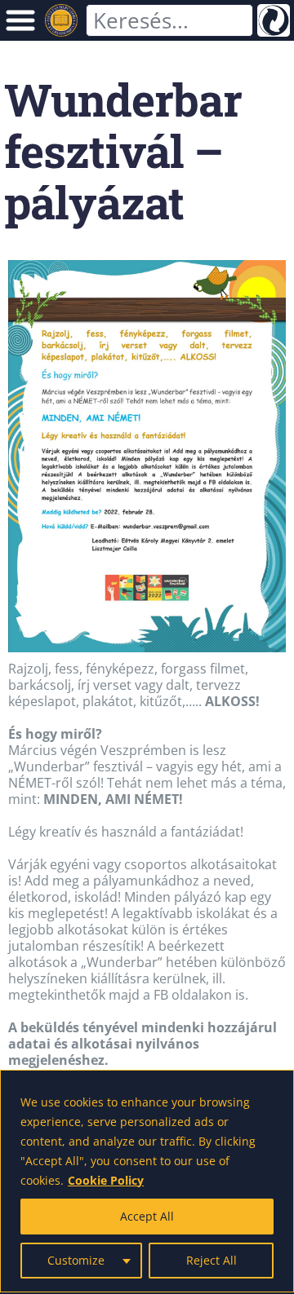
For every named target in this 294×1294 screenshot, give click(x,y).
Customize (76, 1260)
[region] (147, 1181)
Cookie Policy (106, 1180)
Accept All (147, 1216)
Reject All (211, 1260)
